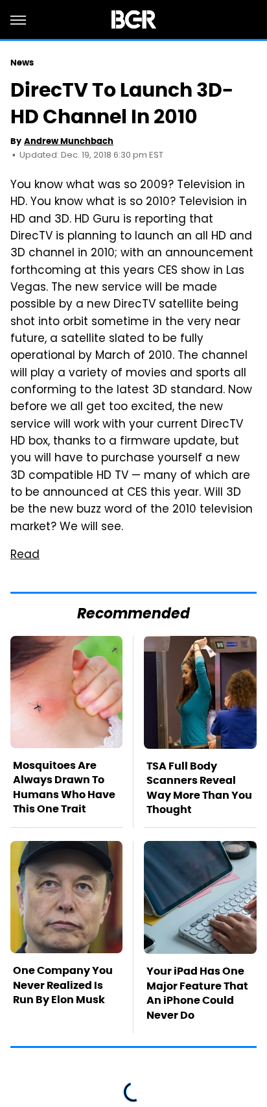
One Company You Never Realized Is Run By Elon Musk (63, 985)
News (22, 62)
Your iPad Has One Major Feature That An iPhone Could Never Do (197, 992)
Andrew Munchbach (68, 141)
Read (25, 555)
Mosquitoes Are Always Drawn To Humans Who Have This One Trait (64, 787)
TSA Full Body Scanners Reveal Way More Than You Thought (199, 787)
